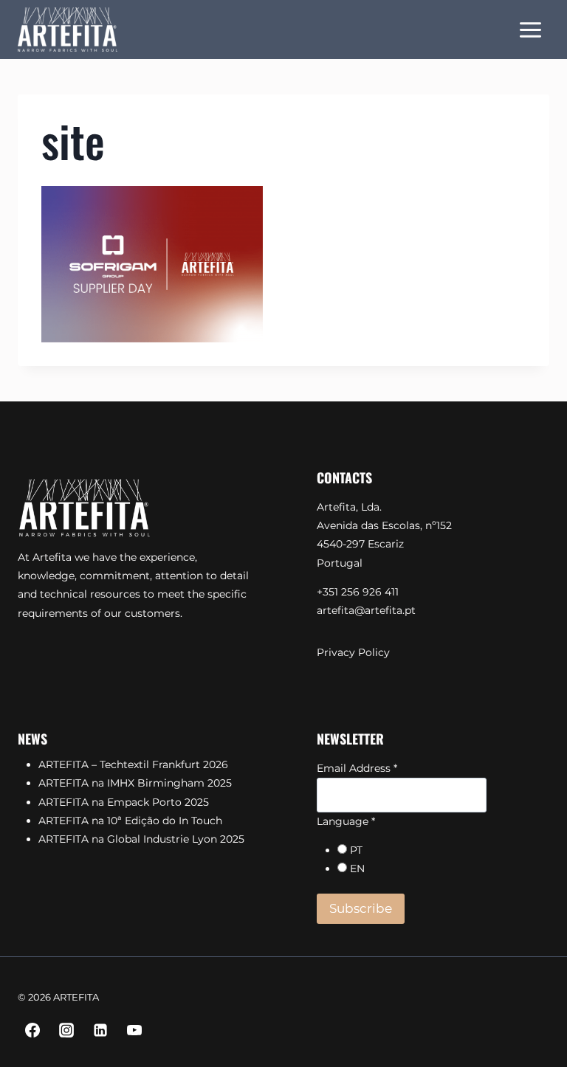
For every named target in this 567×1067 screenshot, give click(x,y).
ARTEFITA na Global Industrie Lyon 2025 (141, 839)
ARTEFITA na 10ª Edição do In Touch (130, 820)
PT (356, 850)
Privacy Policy (353, 652)
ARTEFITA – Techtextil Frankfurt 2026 (133, 764)
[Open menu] (530, 29)
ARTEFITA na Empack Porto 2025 (123, 802)
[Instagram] (66, 1030)
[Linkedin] (100, 1030)
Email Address (357, 768)
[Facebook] (32, 1030)
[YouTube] (134, 1030)
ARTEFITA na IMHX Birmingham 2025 (135, 783)
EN (357, 868)
